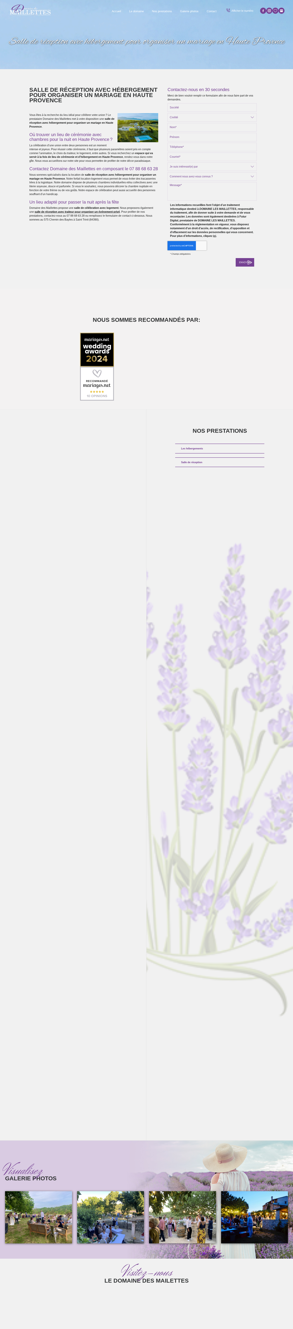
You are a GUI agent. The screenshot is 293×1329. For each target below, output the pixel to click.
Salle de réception (191, 462)
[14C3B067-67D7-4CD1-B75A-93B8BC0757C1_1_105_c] (182, 1217)
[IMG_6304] (38, 1217)
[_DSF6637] (254, 1217)
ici (214, 235)
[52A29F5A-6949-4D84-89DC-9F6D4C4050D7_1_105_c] (110, 1217)
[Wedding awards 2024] (97, 349)
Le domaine (136, 11)
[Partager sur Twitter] (269, 11)
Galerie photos (189, 11)
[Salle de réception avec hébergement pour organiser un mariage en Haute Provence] (138, 127)
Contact (212, 11)
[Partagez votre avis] (281, 11)
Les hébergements (192, 448)
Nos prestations (162, 11)
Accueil (116, 11)
